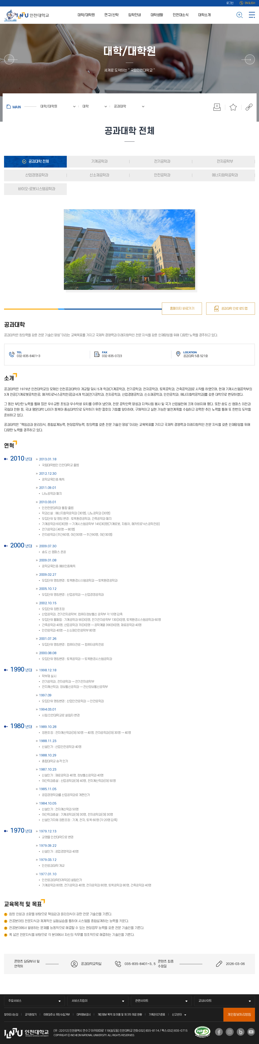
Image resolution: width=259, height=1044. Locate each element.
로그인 (230, 3)
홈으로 (21, 106)
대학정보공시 (84, 1014)
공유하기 (247, 107)
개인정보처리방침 (239, 1015)
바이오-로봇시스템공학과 (36, 189)
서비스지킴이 (79, 1001)
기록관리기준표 (157, 1014)
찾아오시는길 (11, 1014)
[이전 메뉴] (9, 59)
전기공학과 (161, 161)
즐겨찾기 (233, 107)
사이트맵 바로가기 (252, 15)
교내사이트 (205, 1001)
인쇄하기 (217, 107)
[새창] (219, 1032)
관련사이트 (141, 1001)
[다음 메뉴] (250, 59)
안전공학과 (161, 175)
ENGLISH (250, 3)
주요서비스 (14, 1001)
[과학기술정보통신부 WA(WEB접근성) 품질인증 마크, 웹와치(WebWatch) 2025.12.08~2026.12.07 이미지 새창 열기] (202, 1028)
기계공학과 (98, 161)
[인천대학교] (27, 14)
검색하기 (240, 15)
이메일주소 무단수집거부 (57, 1014)
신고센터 (177, 1014)
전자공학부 (224, 161)
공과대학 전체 (38, 161)
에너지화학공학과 (224, 175)
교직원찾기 (31, 1014)
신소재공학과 (99, 175)
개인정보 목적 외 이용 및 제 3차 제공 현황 (120, 1014)
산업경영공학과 (36, 175)
